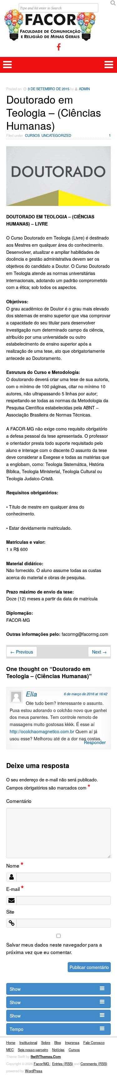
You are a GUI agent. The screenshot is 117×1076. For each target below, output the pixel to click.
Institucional (28, 1042)
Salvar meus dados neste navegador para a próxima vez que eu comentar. (54, 948)
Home (10, 1042)
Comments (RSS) (93, 1063)
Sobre (45, 1042)
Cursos (32, 135)
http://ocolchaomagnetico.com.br (42, 731)
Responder (95, 742)
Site (10, 911)
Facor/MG (42, 1063)
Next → (99, 652)
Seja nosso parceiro (33, 1049)
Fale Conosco (94, 1042)
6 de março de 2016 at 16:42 (85, 693)
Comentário (19, 800)
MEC (10, 1049)
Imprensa (72, 1042)
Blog (57, 1042)
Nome (14, 865)
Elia (31, 693)
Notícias (58, 1049)
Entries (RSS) (62, 1063)
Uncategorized (56, 135)
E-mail (15, 888)
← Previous (21, 652)
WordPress (33, 1070)
